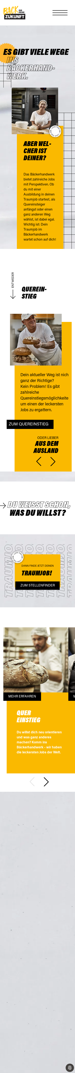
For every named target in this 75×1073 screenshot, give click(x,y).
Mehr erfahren (22, 696)
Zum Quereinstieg (29, 424)
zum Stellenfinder (37, 585)
